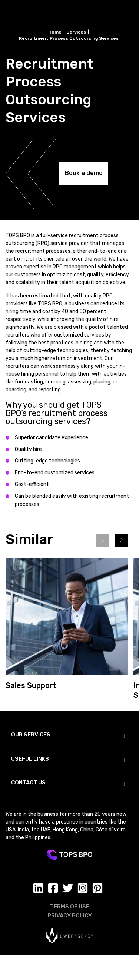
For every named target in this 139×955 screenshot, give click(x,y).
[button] (121, 540)
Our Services (30, 734)
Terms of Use (69, 906)
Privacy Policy (69, 915)
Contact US (28, 782)
